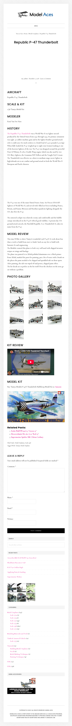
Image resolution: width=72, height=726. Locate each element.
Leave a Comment (45, 79)
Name (10, 497)
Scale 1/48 (28, 443)
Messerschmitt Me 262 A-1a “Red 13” (25, 434)
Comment (11, 466)
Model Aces (36, 14)
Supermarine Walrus (14, 577)
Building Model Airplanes (19, 649)
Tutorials (10, 646)
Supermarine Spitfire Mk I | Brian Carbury (27, 437)
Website (10, 519)
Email (10, 508)
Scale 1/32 (13, 621)
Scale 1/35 (13, 623)
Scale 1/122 (13, 615)
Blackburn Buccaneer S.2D (16, 563)
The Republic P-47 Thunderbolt (19, 133)
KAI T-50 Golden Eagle (15, 567)
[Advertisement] (36, 61)
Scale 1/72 (13, 629)
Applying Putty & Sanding (16, 572)
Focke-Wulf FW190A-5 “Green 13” (24, 431)
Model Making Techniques (19, 654)
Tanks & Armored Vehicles (16, 638)
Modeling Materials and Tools (17, 634)
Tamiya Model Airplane (23, 446)
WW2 (9, 666)
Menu (36, 26)
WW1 (9, 662)
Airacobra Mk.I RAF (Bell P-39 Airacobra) (21, 558)
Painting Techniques (17, 657)
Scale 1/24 (13, 618)
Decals (12, 651)
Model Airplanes (19, 443)
